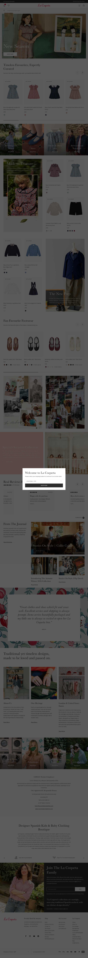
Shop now (44, 485)
